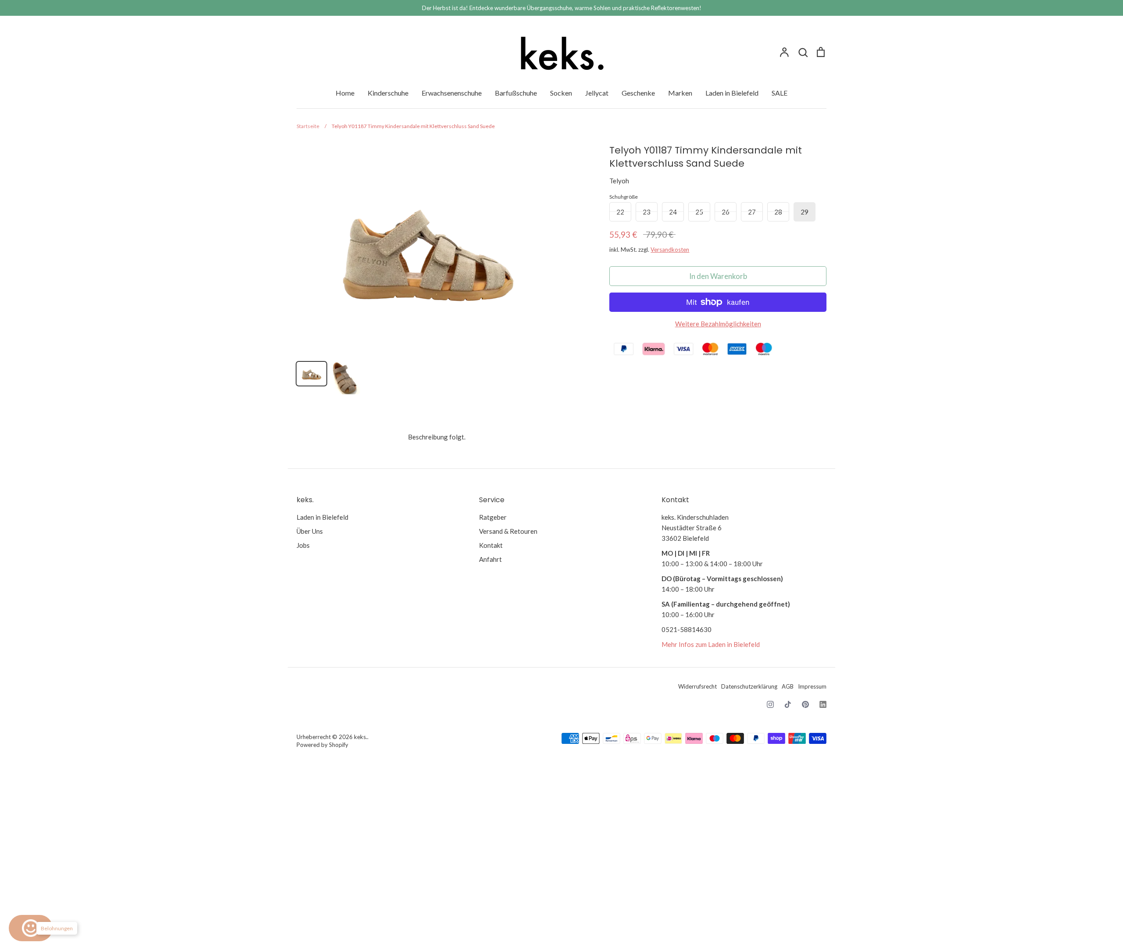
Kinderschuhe (388, 93)
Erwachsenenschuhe (452, 93)
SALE (779, 93)
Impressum (812, 686)
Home (345, 93)
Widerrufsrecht (697, 686)
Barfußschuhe (516, 93)
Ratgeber (493, 517)
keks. (360, 736)
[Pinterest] (805, 704)
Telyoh (619, 181)
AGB (788, 686)
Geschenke (638, 93)
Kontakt (491, 545)
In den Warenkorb (718, 276)
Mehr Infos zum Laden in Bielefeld (711, 644)
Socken (561, 93)
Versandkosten (670, 249)
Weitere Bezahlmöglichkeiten (718, 324)
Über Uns (310, 531)
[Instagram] (770, 704)
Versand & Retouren (508, 531)
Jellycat (596, 93)
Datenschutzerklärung (749, 686)
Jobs (303, 545)
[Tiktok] (788, 704)
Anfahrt (490, 559)
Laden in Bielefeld (731, 93)
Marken (680, 93)
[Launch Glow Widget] (31, 928)
